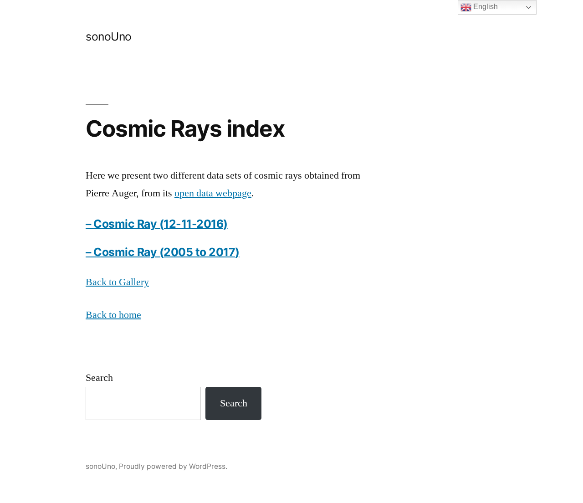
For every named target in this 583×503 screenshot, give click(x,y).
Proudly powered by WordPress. (173, 466)
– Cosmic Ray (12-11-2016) (157, 224)
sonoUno (109, 36)
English (484, 6)
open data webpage (212, 193)
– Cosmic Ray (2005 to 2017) (163, 252)
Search (99, 377)
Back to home (113, 314)
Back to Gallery (117, 282)
